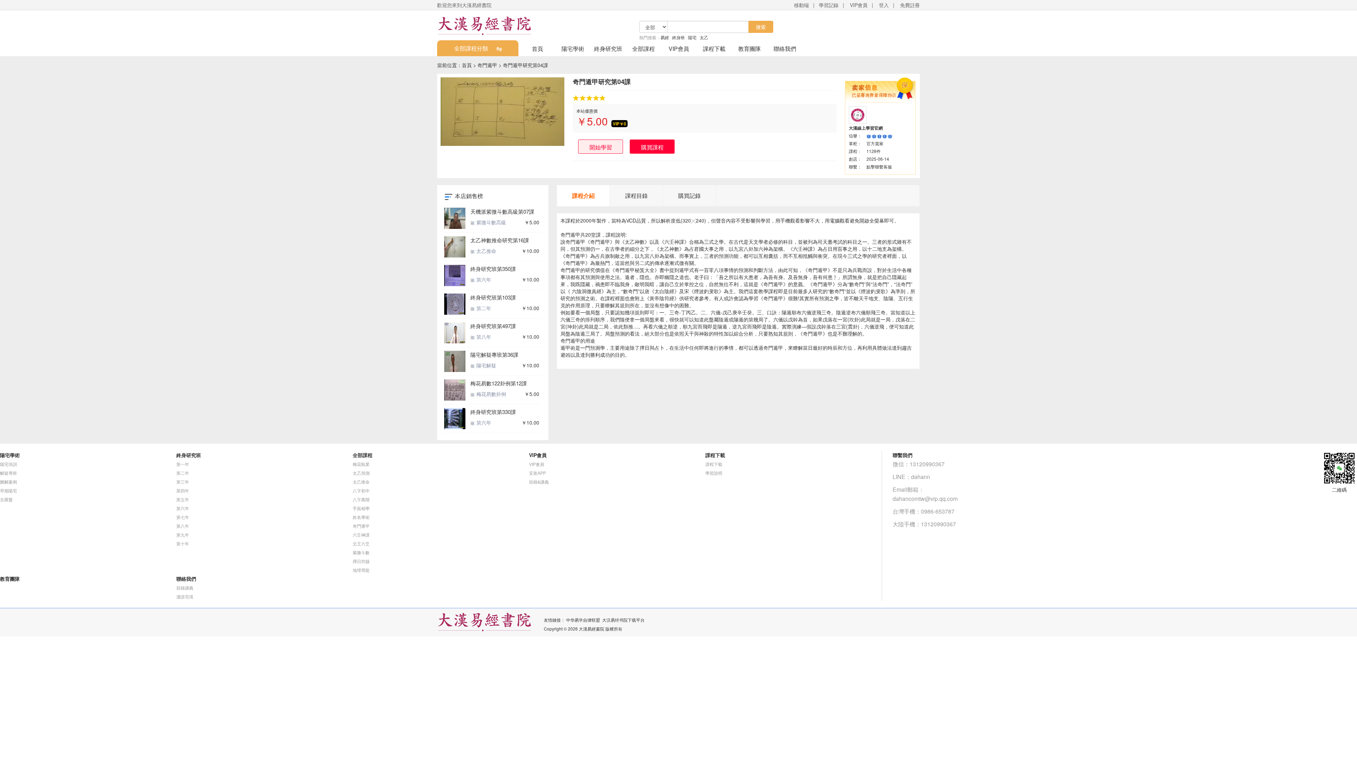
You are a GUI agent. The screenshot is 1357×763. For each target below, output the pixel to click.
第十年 (182, 543)
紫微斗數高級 (490, 222)
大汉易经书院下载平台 (623, 620)
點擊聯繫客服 (879, 167)
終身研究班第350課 (493, 268)
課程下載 (714, 49)
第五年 (182, 499)
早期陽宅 (8, 490)
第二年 (483, 308)
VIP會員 (859, 4)
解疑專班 (8, 473)
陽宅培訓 (8, 464)
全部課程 (643, 49)
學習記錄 (829, 4)
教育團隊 (749, 49)
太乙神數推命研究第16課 (499, 240)
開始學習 (600, 147)
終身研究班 (608, 49)
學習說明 (713, 473)
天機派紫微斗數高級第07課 (502, 211)
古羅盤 (6, 499)
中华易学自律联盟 (583, 620)
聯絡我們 (785, 49)
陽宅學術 (573, 49)
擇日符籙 (361, 561)
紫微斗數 (361, 552)
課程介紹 (583, 195)
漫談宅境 (184, 596)
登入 (884, 4)
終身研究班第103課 (493, 297)
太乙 (704, 37)
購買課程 (652, 147)
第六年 (483, 279)
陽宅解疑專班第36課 (494, 354)
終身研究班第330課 (493, 411)
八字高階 (361, 499)
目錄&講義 (539, 482)
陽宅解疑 (485, 365)
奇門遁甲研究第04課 (525, 65)
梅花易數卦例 (490, 393)
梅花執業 (361, 464)
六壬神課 (361, 535)
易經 (664, 37)
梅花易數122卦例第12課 (498, 383)
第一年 (182, 464)
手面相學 (361, 508)
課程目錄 (636, 195)
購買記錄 (689, 195)
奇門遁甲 (487, 65)
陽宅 (692, 37)
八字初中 (361, 490)
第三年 (182, 482)
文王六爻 (361, 543)
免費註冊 (910, 4)
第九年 (182, 535)
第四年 (182, 490)
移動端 (801, 4)
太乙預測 (361, 473)
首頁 (537, 49)
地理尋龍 (361, 570)
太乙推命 (485, 250)
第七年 (182, 517)
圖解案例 (8, 482)
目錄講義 (184, 588)
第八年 (483, 336)
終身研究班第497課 (493, 326)
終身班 (678, 37)
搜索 (761, 26)
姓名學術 (361, 517)
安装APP (537, 473)
